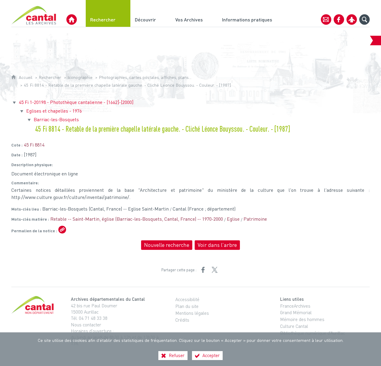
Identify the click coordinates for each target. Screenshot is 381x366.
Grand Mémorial (296, 312)
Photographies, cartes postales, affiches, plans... (145, 77)
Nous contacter (86, 324)
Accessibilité (187, 299)
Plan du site (187, 306)
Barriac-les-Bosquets (56, 119)
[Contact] (326, 19)
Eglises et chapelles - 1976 (54, 111)
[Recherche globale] (364, 19)
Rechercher (50, 77)
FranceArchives (295, 306)
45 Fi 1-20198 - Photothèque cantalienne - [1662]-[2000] (76, 102)
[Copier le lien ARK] (62, 229)
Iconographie (80, 77)
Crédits (182, 320)
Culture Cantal (294, 326)
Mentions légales (192, 313)
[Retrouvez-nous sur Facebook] (339, 19)
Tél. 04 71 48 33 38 (89, 318)
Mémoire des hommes (302, 319)
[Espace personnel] (351, 19)
